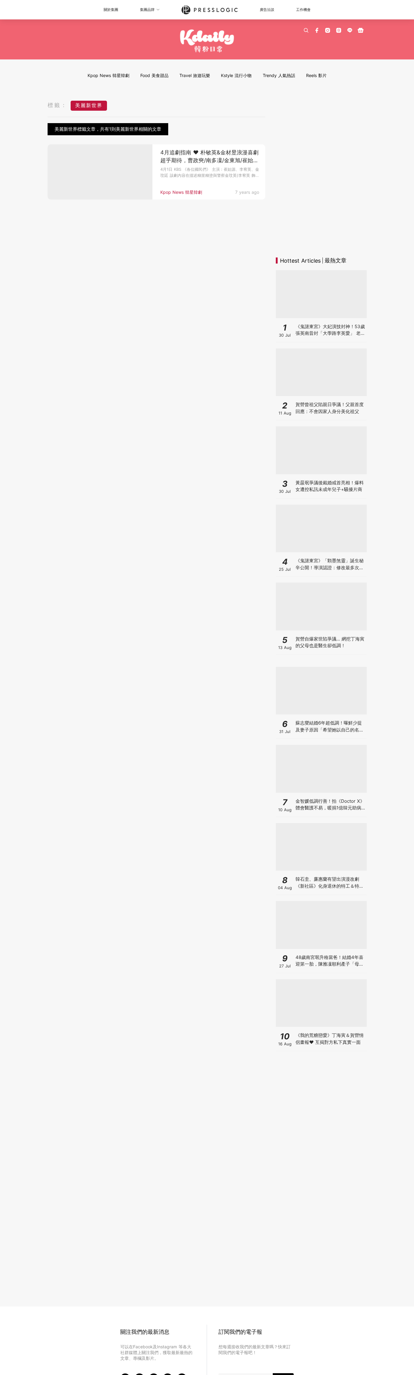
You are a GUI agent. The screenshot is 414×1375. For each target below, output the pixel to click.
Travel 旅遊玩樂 (194, 75)
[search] (306, 30)
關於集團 (111, 9)
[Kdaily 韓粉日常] (207, 41)
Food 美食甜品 (154, 75)
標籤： (58, 105)
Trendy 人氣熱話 (279, 75)
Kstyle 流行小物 (236, 75)
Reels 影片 (316, 75)
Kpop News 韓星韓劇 (108, 75)
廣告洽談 (267, 9)
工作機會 (303, 9)
